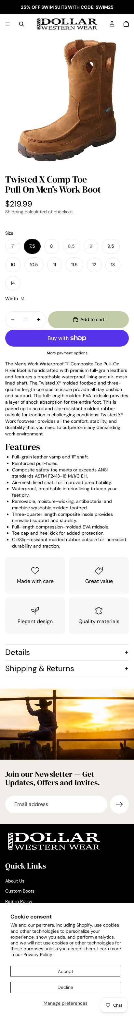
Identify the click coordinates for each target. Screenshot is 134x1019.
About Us (14, 881)
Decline (65, 987)
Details (17, 652)
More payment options (67, 353)
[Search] (21, 24)
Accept (65, 971)
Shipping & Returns (39, 668)
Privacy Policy (37, 954)
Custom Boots (19, 891)
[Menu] (7, 24)
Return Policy (19, 901)
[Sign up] (119, 804)
